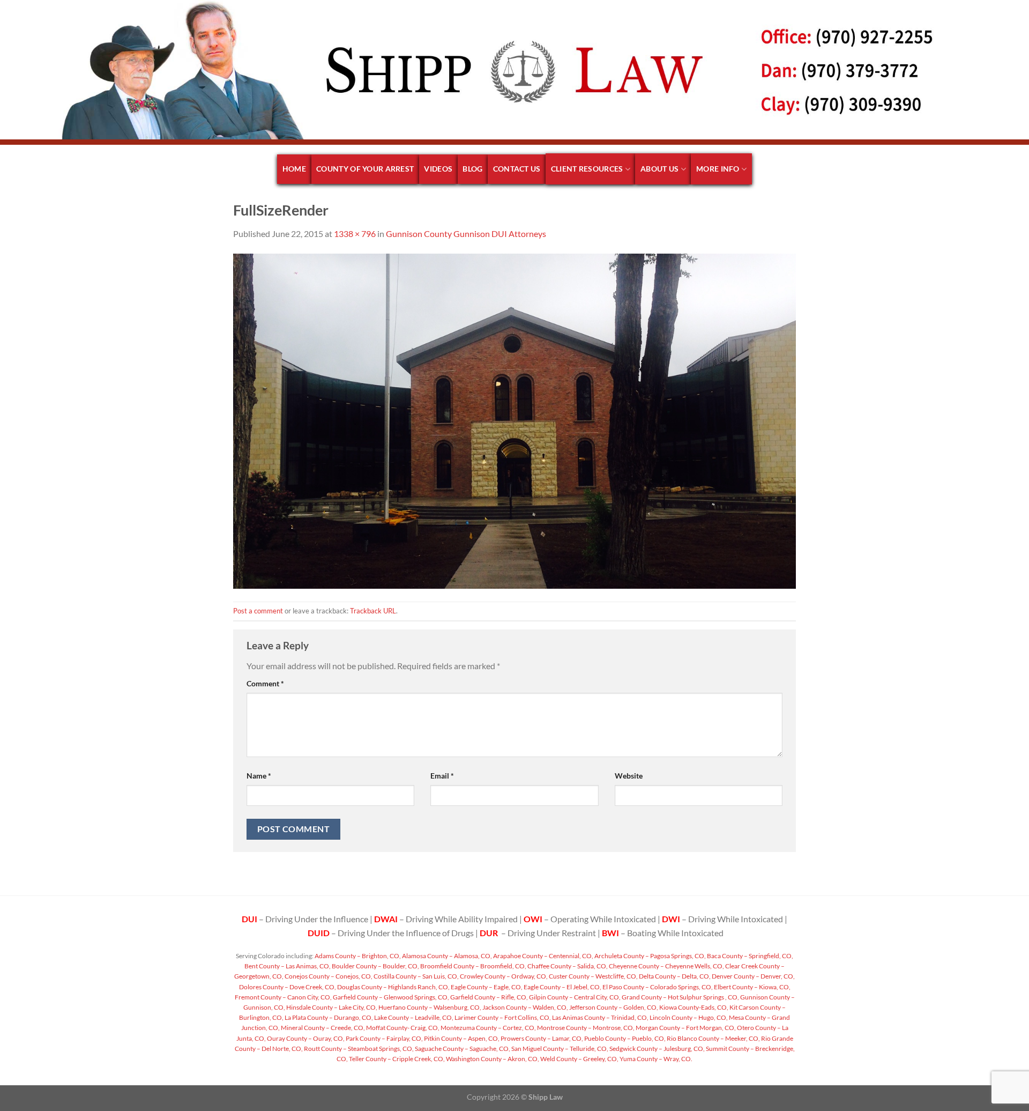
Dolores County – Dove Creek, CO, (287, 987)
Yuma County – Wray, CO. (655, 1059)
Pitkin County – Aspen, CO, (461, 1038)
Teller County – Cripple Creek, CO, (396, 1059)
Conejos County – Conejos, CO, (328, 976)
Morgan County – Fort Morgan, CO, (685, 1028)
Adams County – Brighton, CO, (357, 956)
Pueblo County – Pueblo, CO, (624, 1038)
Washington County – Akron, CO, (492, 1059)
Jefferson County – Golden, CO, (613, 1007)
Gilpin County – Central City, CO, (574, 997)
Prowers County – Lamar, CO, (541, 1038)
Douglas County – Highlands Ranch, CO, (393, 987)
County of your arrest (365, 168)
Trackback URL (373, 610)
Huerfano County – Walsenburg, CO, (429, 1007)
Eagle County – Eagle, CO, (486, 987)
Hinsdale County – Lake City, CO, (331, 1007)
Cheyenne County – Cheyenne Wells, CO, (666, 966)
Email (442, 775)
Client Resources (587, 168)
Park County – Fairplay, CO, (384, 1038)
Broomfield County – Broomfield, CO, (472, 966)
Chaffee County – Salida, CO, (567, 966)
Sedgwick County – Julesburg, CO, (656, 1049)
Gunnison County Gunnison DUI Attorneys (466, 233)
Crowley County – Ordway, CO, (503, 976)
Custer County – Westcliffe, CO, (593, 976)
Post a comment (258, 610)
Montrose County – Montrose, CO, (585, 1028)
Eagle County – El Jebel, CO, (562, 987)
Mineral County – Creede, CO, (322, 1028)
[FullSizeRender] (514, 419)
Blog (472, 168)
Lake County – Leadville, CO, (413, 1017)
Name (259, 775)
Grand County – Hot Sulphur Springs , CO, (680, 997)
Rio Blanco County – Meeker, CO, (713, 1038)
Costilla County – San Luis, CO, (415, 976)
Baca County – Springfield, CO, (749, 956)
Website (629, 775)
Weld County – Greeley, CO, (578, 1059)
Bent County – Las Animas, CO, (287, 966)
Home (294, 168)
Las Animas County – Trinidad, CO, (599, 1017)
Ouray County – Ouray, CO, (305, 1038)
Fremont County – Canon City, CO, (283, 997)
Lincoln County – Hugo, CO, (688, 1017)
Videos (438, 168)
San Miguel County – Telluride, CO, (559, 1049)
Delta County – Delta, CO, (674, 976)
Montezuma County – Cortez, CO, (487, 1028)
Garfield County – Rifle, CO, (488, 997)
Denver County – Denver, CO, (753, 976)
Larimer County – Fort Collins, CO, (502, 1017)
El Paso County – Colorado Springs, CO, (657, 987)
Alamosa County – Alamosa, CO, (446, 956)
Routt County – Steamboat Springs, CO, (358, 1049)
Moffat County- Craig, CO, (402, 1028)
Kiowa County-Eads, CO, (693, 1007)
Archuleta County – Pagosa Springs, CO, (649, 956)
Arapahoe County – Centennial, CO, (542, 956)
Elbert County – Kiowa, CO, (752, 987)
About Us (659, 168)
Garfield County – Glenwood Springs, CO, (390, 997)
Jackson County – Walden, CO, (524, 1007)
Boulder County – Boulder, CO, (375, 966)
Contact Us (517, 168)
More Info (718, 168)
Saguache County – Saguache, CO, (462, 1049)
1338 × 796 (355, 233)
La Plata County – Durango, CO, (328, 1017)
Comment (265, 683)
